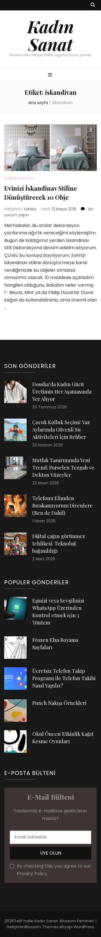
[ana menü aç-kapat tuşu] (50, 75)
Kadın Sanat (50, 35)
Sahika (30, 209)
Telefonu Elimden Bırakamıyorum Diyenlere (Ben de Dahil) (62, 505)
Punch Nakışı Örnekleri (59, 703)
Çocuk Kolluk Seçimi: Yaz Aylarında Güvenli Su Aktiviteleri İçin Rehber (61, 429)
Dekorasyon (19, 178)
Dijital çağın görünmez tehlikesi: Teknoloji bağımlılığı (58, 543)
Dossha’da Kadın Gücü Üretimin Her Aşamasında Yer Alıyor (61, 391)
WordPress (84, 927)
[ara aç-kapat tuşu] (93, 5)
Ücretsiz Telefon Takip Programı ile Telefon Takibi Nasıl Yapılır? (64, 678)
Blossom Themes (41, 927)
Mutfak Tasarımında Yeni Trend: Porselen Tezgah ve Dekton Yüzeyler (63, 467)
